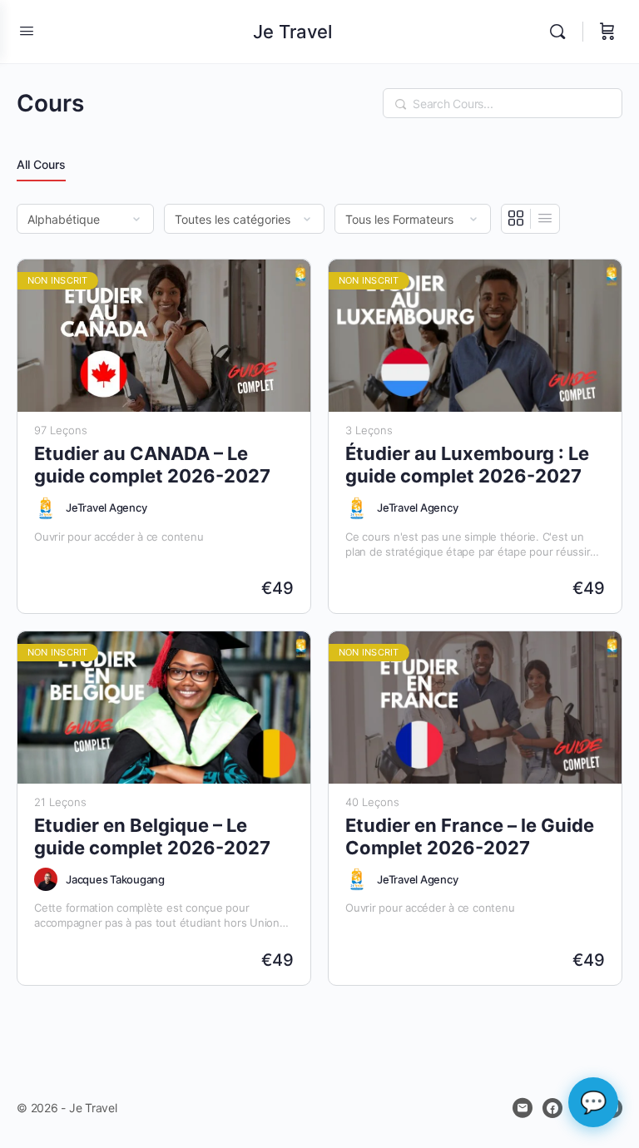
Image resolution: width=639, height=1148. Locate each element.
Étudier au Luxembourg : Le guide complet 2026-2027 (467, 465)
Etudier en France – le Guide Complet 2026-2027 (469, 836)
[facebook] (552, 1108)
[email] (522, 1108)
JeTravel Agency (106, 507)
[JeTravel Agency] (45, 508)
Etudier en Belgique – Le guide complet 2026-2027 (152, 836)
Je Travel (292, 31)
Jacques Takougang (115, 879)
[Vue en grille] (516, 219)
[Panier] (607, 31)
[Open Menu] (27, 30)
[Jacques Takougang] (45, 879)
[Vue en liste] (545, 219)
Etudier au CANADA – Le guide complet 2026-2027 (152, 465)
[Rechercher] (561, 31)
